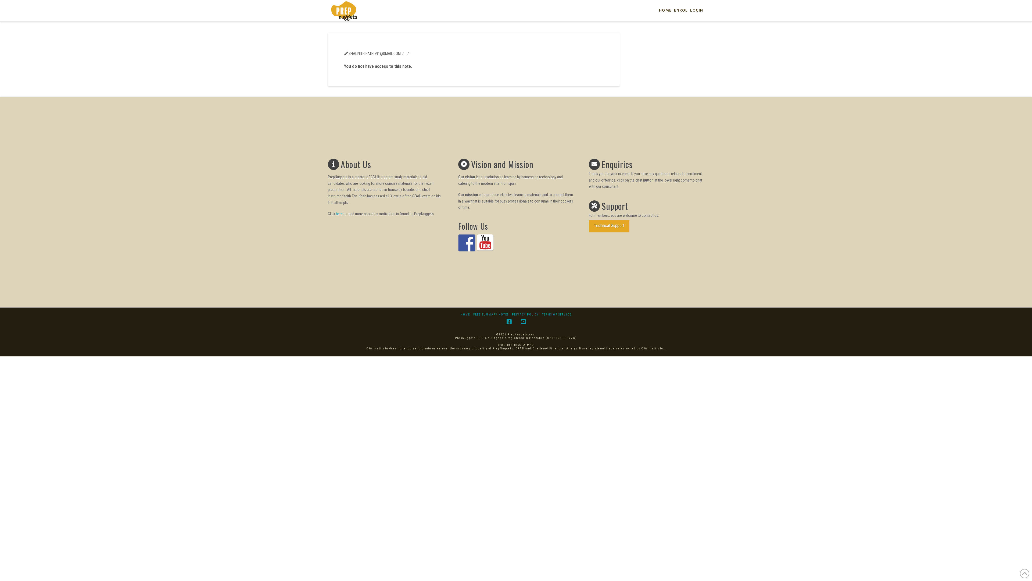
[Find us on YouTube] (485, 242)
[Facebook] (509, 322)
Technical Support (609, 225)
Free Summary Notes (491, 314)
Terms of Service (556, 314)
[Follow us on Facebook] (466, 242)
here (339, 214)
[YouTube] (523, 322)
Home (465, 314)
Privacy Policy (525, 314)
